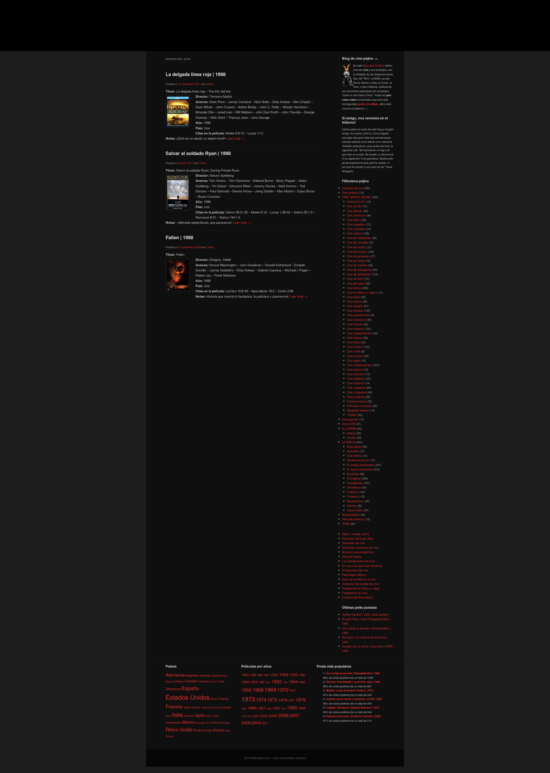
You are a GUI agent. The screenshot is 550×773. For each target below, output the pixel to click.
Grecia (187, 707)
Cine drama (354, 288)
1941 (267, 675)
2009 (256, 722)
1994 (283, 708)
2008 (246, 722)
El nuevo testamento (360, 469)
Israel (168, 715)
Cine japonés (350, 419)
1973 (248, 698)
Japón (199, 715)
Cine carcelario (356, 229)
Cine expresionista (358, 315)
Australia (205, 675)
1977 (292, 700)
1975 (272, 699)
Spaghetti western (358, 410)
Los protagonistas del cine (358, 561)
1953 (274, 674)
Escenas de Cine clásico (357, 597)
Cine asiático (350, 192)
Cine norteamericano (360, 365)
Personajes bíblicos (354, 575)
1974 (261, 699)
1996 (302, 708)
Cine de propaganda (359, 270)
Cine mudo (353, 351)
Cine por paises (351, 556)
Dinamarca (173, 688)
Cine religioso (355, 378)
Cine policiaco (355, 374)
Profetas (352, 496)
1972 (292, 690)
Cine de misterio (357, 265)
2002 (264, 715)
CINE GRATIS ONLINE (356, 197)
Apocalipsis (354, 446)
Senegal (207, 730)
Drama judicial (356, 397)
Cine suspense (356, 387)
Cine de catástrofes (359, 238)
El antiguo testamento (360, 465)
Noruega (200, 722)
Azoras (351, 437)
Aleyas (351, 433)
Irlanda (227, 707)
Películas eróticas (353, 519)
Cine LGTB (348, 424)
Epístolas (353, 474)
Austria (216, 675)
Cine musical (355, 356)
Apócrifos (353, 451)
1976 (283, 700)
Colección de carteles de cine (360, 584)
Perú (207, 722)
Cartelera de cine (352, 188)
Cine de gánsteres (358, 256)
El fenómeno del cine (355, 570)
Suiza (227, 730)
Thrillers (352, 415)
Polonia (215, 722)
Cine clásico (354, 233)
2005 (273, 715)
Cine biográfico (356, 224)
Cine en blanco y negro (361, 292)
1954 (284, 674)
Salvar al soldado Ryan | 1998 (198, 153)
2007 (294, 715)
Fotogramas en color (355, 593)
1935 (245, 674)
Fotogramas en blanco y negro (361, 588)
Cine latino (353, 342)
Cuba (220, 681)
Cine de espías (356, 247)
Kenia (209, 715)
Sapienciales (355, 510)
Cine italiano (354, 338)
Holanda (196, 707)
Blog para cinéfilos (373, 65)
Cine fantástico (356, 320)
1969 (270, 689)
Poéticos (352, 492)
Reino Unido (179, 729)
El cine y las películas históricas (362, 566)
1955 (293, 674)
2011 (265, 723)
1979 (300, 699)
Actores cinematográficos (358, 552)
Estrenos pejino (356, 401)
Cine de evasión (357, 252)
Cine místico (355, 347)
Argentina (192, 675)
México (188, 722)
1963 (285, 682)
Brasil (224, 675)
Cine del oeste (356, 283)
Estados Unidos (188, 696)
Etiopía (214, 698)
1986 (252, 708)
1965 (302, 682)
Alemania (175, 674)
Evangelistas (355, 483)
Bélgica (179, 681)
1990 (268, 708)
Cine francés (355, 324)
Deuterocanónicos (358, 460)
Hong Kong (207, 707)
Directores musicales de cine (360, 547)
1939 (253, 675)
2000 (249, 716)
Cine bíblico (354, 455)
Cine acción (354, 206)
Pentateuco (354, 487)
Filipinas (223, 698)
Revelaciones (355, 501)
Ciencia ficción (356, 201)
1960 (261, 682)
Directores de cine (353, 543)
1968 (258, 689)
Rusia (198, 730)
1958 (245, 681)
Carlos (210, 84)
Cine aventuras (356, 215)
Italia (177, 714)
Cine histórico (355, 329)
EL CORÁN (349, 428)
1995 (292, 707)
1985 (243, 708)
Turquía (170, 736)
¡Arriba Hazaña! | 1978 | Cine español (365, 614)
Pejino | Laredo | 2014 (355, 534)
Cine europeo (355, 310)
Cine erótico (354, 301)
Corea (213, 681)
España (190, 688)
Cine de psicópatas (359, 274)
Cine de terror (355, 279)
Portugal (225, 722)
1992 (276, 708)
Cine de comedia (357, 242)
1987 (261, 708)
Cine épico (353, 297)
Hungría (218, 707)
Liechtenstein (173, 722)
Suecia (218, 729)
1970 (283, 689)
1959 (254, 681)
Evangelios (354, 478)
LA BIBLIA (348, 442)
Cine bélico (354, 220)
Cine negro (353, 360)
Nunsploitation (351, 515)
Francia (174, 706)
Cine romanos (355, 383)
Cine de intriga (356, 261)
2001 (256, 716)
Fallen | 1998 (179, 237)
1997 (243, 716)
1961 (267, 682)
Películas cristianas (359, 406)
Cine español (355, 306)
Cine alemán (354, 211)
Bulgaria (170, 681)
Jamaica (189, 715)
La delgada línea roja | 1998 (196, 74)
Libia (215, 715)
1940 (260, 675)
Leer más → (236, 138)
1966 (246, 689)
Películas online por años (357, 538)
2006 (283, 715)
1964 (293, 681)
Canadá (191, 681)
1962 (276, 681)
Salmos (351, 506)
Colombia (203, 681)
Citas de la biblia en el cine (359, 579)
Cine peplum (354, 369)
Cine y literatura (357, 392)
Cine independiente (359, 333)
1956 (302, 675)
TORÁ (346, 524)
